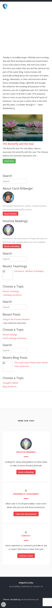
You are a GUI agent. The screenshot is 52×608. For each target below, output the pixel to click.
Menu (45, 5)
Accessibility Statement (20, 586)
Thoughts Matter (10, 382)
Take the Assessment (26, 514)
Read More (9, 161)
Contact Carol (26, 555)
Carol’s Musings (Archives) (15, 338)
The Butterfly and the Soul (18, 143)
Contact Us (38, 586)
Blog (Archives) (9, 386)
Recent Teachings (11, 291)
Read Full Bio (10, 213)
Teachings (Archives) (12, 295)
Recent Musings (10, 334)
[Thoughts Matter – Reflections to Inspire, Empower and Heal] (14, 8)
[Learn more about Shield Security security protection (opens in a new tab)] (3, 604)
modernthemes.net (30, 599)
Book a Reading (11, 246)
